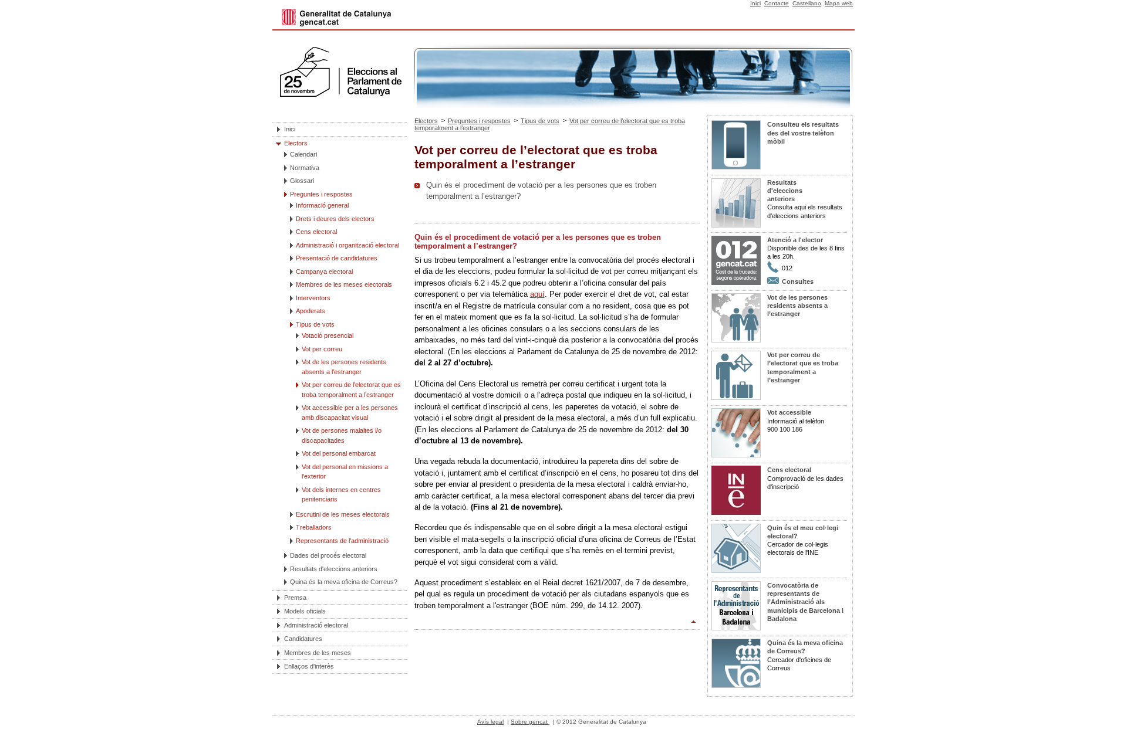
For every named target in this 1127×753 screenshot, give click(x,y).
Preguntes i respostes (321, 194)
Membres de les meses (317, 652)
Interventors (313, 297)
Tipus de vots (315, 324)
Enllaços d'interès (309, 666)
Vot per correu (322, 348)
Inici (755, 3)
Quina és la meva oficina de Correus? (343, 581)
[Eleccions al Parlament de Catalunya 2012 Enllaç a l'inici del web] (340, 105)
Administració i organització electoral (347, 245)
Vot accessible (789, 412)
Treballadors (314, 527)
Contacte (776, 3)
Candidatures (303, 638)
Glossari (302, 180)
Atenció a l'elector (795, 239)
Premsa (295, 597)
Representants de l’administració (342, 540)
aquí (537, 294)
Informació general (322, 205)
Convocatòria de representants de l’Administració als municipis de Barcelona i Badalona (805, 602)
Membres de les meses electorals (344, 284)
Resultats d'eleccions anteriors (333, 568)
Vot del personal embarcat (339, 453)
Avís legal (490, 721)
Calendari (303, 154)
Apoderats (310, 310)
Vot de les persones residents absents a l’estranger (797, 306)
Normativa (304, 167)
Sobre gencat (530, 721)
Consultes (798, 281)
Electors (296, 143)
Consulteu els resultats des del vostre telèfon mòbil (803, 133)
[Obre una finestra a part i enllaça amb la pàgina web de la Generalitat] (336, 26)
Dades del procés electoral (328, 555)
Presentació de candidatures (336, 258)
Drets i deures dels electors (335, 218)
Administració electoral (316, 625)
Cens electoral (316, 231)
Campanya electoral (324, 271)
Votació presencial (327, 335)
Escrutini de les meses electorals (343, 514)
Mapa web (839, 3)
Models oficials (305, 611)
